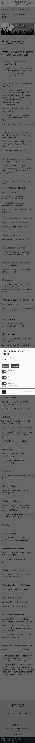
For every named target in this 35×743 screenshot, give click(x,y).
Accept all (5, 366)
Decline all (15, 366)
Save (4, 392)
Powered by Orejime (29, 391)
